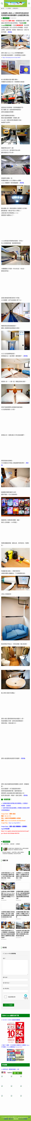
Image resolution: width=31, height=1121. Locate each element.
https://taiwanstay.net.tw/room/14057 (12, 57)
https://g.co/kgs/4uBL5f (14, 823)
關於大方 (11, 1119)
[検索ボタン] (2, 3)
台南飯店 (18, 844)
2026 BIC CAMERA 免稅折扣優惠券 (11, 1020)
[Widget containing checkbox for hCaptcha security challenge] (16, 996)
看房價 (10, 32)
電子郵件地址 (6, 983)
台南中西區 (6, 844)
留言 (4, 958)
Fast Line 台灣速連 (23, 1119)
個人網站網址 (6, 988)
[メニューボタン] (29, 3)
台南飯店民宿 (6, 18)
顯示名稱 (5, 977)
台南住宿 (12, 844)
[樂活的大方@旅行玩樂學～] (15, 3)
